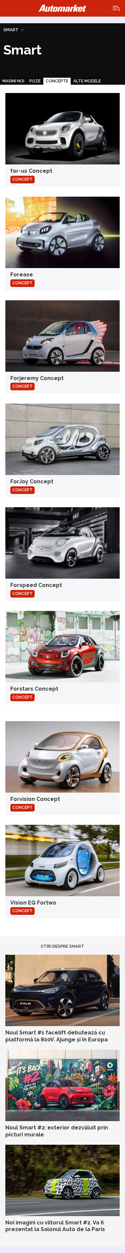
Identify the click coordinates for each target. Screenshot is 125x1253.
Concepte (57, 81)
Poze (35, 81)
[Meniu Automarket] (116, 8)
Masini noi (13, 81)
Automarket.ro (62, 8)
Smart (11, 29)
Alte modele (87, 81)
